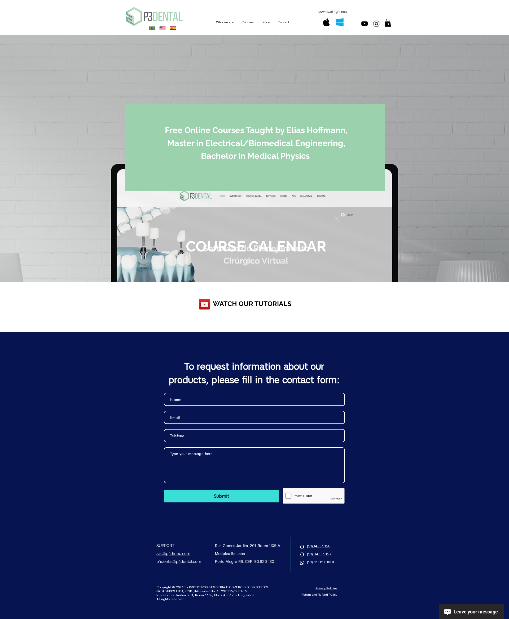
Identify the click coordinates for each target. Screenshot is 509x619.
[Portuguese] (152, 28)
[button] (387, 23)
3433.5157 (322, 554)
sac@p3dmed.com (173, 553)
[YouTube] (204, 304)
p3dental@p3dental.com (178, 561)
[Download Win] (340, 22)
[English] (162, 28)
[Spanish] (173, 28)
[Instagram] (376, 24)
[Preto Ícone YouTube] (364, 24)
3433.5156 (322, 546)
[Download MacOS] (326, 22)
